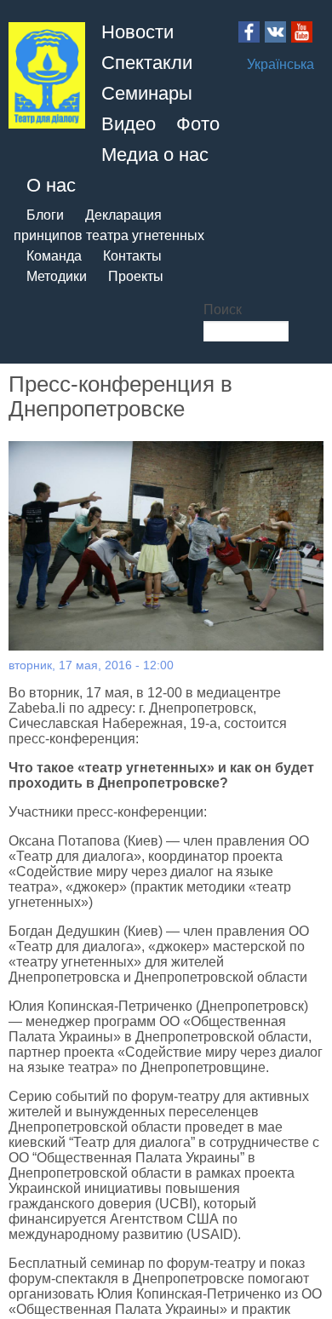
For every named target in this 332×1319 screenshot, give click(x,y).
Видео (128, 124)
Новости (137, 32)
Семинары (146, 93)
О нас (51, 185)
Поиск (222, 309)
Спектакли (146, 62)
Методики (56, 276)
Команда (54, 256)
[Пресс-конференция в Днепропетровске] (166, 546)
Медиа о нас (155, 154)
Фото (198, 124)
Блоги (45, 215)
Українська (280, 64)
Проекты (135, 276)
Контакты (132, 256)
